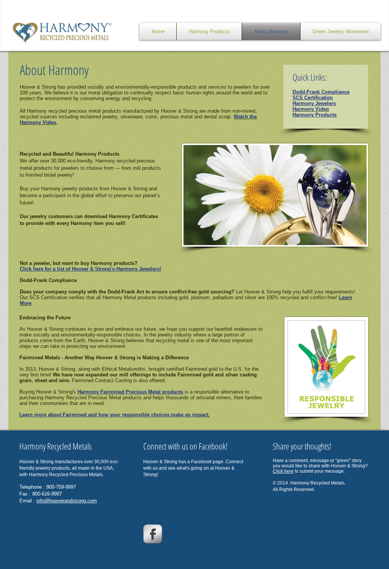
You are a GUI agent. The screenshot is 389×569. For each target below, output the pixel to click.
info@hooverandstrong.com (66, 501)
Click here (283, 471)
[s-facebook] (152, 533)
